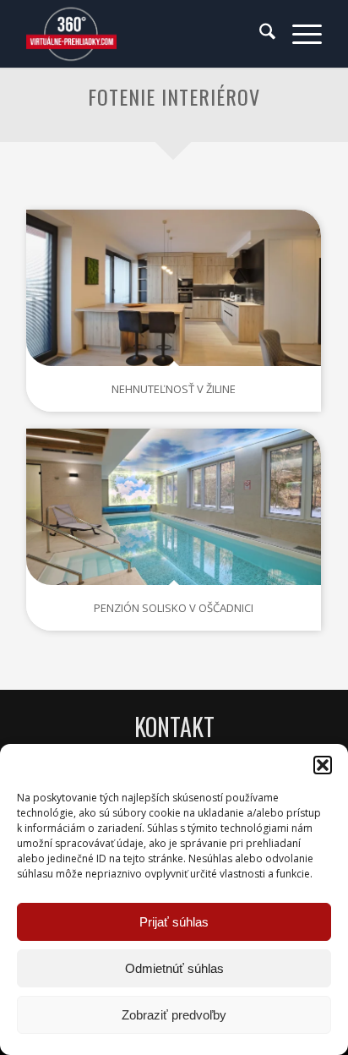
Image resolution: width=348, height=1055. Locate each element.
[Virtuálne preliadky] (144, 34)
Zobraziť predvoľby (174, 1015)
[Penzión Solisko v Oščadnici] (173, 506)
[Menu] (298, 34)
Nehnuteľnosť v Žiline (173, 388)
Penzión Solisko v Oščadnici (173, 607)
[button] (322, 765)
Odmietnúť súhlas (174, 968)
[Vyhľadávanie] (258, 34)
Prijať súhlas (174, 922)
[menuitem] (258, 34)
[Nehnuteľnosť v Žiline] (173, 287)
